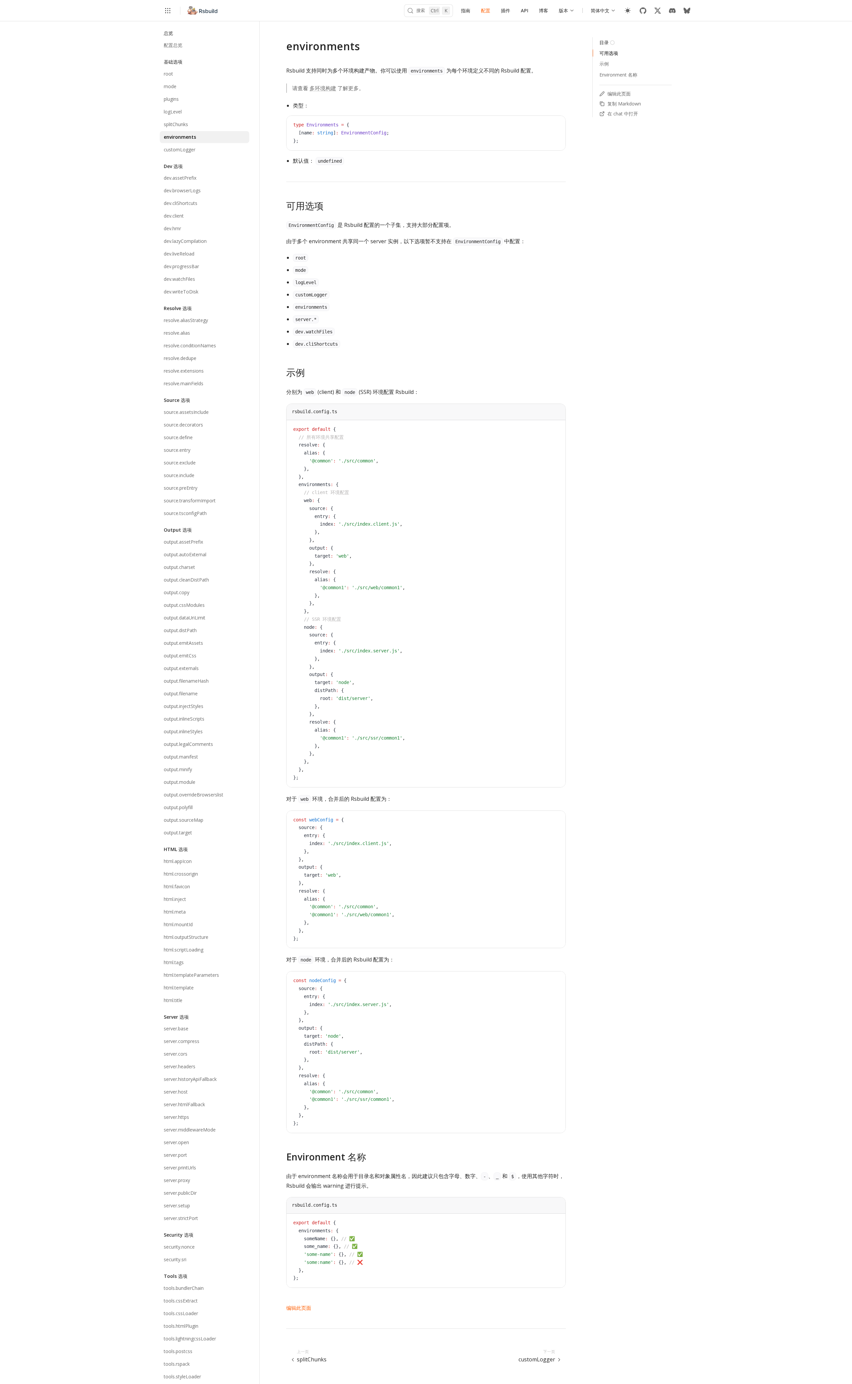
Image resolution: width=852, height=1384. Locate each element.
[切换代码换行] (545, 125)
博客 (543, 10)
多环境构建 (323, 88)
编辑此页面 (298, 1307)
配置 (485, 10)
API (524, 10)
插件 (505, 10)
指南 (465, 10)
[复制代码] (555, 125)
